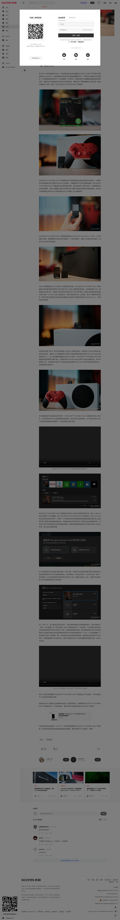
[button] (98, 12)
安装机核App (36, 58)
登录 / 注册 (76, 35)
